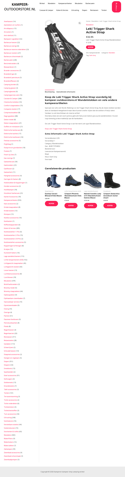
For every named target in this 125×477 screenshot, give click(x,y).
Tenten (104, 10)
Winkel (42, 3)
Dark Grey (92, 55)
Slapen (84, 10)
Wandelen (51, 3)
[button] (116, 6)
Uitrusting (75, 10)
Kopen (90, 47)
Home (88, 21)
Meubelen (78, 3)
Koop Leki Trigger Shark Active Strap (58, 129)
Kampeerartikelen (65, 3)
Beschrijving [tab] (49, 92)
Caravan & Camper (46, 10)
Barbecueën (90, 3)
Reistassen (94, 10)
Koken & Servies (62, 10)
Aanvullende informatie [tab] (65, 92)
